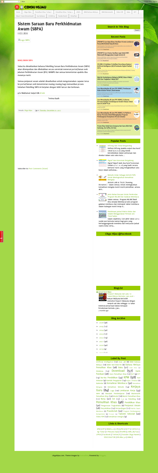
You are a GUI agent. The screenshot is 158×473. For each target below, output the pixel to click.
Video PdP (119, 12)
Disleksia (99, 371)
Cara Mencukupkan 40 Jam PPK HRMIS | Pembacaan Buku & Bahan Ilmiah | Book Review (114, 89)
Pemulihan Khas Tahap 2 (64, 12)
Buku (128, 12)
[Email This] (19, 33)
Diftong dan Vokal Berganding (120, 146)
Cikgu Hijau (27, 12)
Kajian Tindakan (132, 381)
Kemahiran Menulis (116, 387)
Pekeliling (132, 399)
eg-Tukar (101, 432)
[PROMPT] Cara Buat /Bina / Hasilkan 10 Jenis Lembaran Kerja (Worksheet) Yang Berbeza (115, 43)
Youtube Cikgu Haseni (130, 435)
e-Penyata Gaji (112, 432)
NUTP (127, 429)
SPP (103, 429)
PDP (113, 399)
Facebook (107, 435)
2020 (101, 345)
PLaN (122, 399)
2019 (101, 349)
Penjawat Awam (132, 405)
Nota (103, 399)
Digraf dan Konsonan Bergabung (120, 160)
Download (118, 370)
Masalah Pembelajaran (115, 393)
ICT (139, 374)
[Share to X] (23, 33)
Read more (106, 49)
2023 (101, 334)
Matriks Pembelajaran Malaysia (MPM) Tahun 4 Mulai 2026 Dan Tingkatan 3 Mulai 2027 (114, 78)
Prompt (111, 414)
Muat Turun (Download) (24, 16)
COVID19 (51, 16)
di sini (42, 93)
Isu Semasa (41, 16)
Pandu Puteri (62, 16)
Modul (115, 396)
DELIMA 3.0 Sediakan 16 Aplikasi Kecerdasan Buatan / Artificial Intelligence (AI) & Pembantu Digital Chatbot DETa (114, 66)
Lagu (112, 391)
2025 (101, 326)
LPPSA (98, 435)
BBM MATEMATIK (114, 365)
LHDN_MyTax (132, 432)
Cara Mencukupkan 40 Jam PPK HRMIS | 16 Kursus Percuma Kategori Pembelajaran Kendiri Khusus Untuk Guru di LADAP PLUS (115, 102)
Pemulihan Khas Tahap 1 (43, 12)
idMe (129, 437)
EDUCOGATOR (109, 437)
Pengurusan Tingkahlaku (111, 406)
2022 (101, 338)
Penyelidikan (106, 408)
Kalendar (99, 383)
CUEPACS (134, 429)
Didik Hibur (133, 368)
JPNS (122, 429)
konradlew (84, 455)
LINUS (78, 12)
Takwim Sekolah (126, 414)
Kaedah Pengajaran (114, 380)
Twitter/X (116, 435)
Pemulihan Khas (106, 402)
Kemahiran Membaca (117, 383)
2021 (101, 342)
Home (18, 12)
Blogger (102, 455)
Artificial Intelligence (104, 362)
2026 (101, 323)
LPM (117, 429)
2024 (101, 330)
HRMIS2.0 (110, 429)
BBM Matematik (107, 12)
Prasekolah (112, 411)
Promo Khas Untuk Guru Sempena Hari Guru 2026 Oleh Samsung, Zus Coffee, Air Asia (114, 127)
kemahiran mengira (116, 417)
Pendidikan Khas (132, 402)
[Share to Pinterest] (27, 33)
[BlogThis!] (21, 33)
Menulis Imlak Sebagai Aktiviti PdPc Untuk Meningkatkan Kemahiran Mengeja (122, 177)
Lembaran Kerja (127, 390)
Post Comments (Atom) (38, 169)
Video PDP (100, 417)
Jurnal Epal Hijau (104, 292)
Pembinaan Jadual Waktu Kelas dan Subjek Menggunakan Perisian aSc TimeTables (122, 214)
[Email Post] (36, 110)
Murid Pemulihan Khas (131, 396)
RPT (135, 12)
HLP (132, 374)
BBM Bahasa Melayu (91, 12)
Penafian (74, 16)
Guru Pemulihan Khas (118, 374)
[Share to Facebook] (25, 33)
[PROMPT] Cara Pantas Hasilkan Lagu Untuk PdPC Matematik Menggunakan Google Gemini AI (113, 54)
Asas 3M (122, 362)
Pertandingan (120, 408)
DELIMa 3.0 (121, 437)
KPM (126, 377)
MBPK (98, 394)
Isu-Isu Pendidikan (109, 377)
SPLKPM (123, 432)
